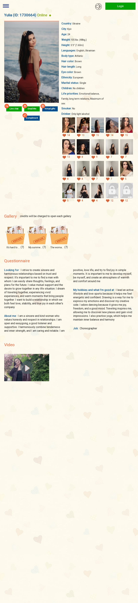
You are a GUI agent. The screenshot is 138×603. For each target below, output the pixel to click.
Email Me (32, 109)
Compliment (32, 118)
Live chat (14, 109)
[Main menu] (6, 6)
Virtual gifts (50, 109)
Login (120, 6)
